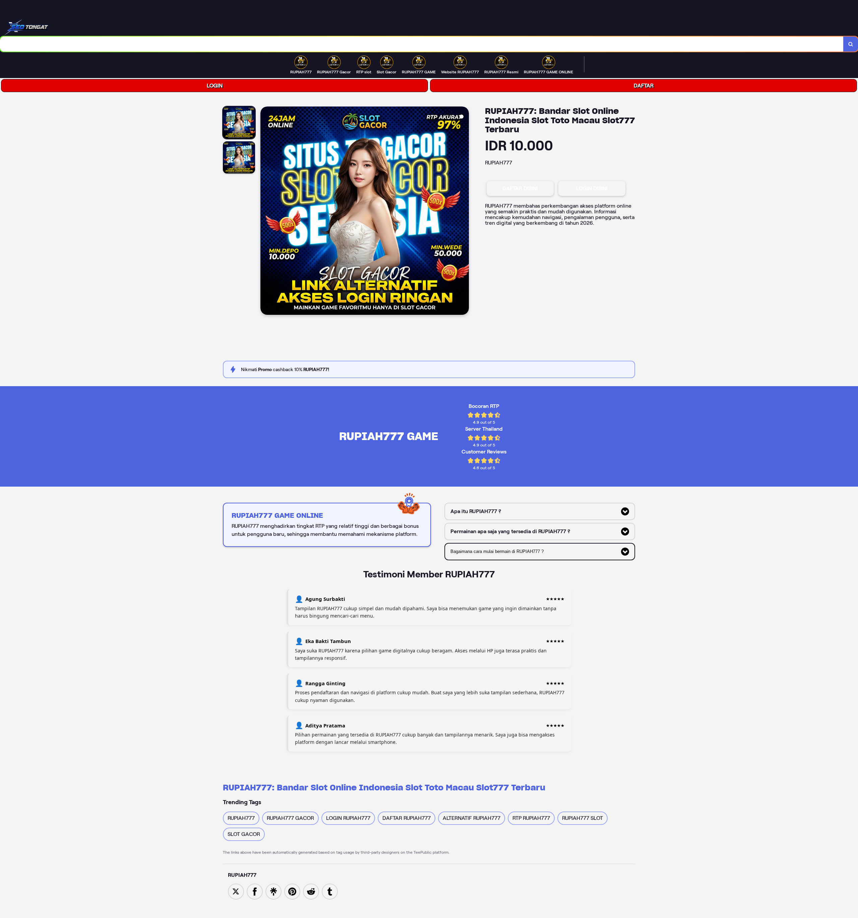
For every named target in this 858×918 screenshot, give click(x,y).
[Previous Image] (265, 211)
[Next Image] (463, 211)
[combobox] (422, 44)
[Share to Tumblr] (330, 891)
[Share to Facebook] (255, 891)
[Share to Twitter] (236, 891)
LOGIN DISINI (592, 188)
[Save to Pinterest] (292, 891)
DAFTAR (644, 85)
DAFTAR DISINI (520, 188)
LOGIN (215, 85)
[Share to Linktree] (273, 891)
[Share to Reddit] (311, 891)
